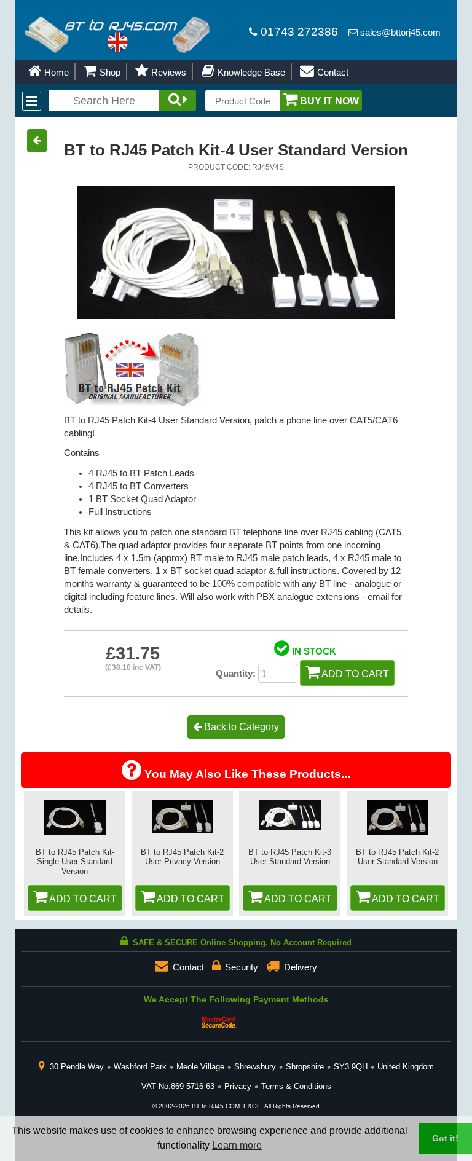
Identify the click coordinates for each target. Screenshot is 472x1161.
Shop (108, 72)
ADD (82, 899)
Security (240, 967)
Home (55, 72)
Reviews (167, 72)
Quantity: (236, 674)
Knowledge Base (250, 72)
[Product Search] (177, 100)
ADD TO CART (354, 674)
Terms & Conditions (296, 1086)
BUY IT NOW (328, 101)
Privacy (237, 1086)
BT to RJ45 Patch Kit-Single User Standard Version (75, 862)
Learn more (237, 1145)
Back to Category (240, 727)
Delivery (299, 967)
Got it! (445, 1138)
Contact (331, 72)
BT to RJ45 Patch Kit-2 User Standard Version (397, 857)
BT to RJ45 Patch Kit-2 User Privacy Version (182, 857)
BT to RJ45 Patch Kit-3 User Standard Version (289, 857)
